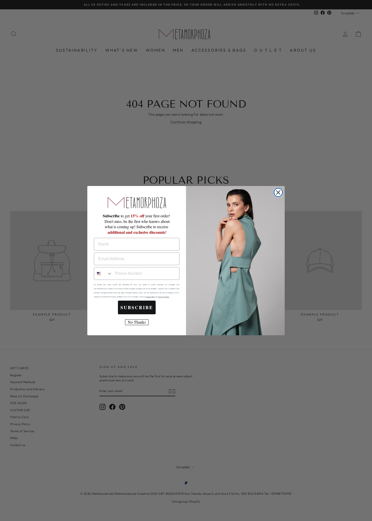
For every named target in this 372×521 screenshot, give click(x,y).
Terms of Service (163, 297)
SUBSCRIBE (136, 307)
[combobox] (103, 273)
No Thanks (137, 322)
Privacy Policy (150, 297)
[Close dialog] (278, 192)
